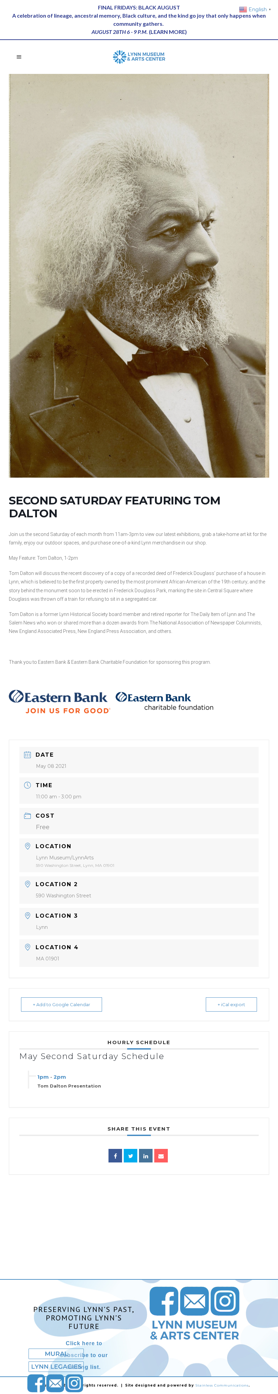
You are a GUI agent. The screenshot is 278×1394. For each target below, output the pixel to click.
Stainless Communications (222, 1385)
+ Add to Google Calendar (61, 1004)
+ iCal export (231, 1004)
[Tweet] (130, 1155)
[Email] (161, 1155)
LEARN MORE (168, 31)
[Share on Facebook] (115, 1155)
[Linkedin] (146, 1155)
